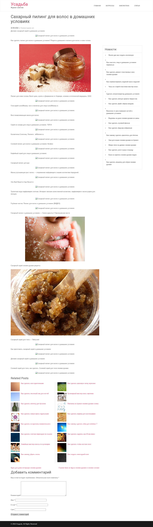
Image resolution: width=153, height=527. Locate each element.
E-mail (13, 505)
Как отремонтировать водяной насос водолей (122, 82)
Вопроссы (110, 6)
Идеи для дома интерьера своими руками (26, 468)
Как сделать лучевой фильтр (119, 123)
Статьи (137, 6)
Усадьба (19, 4)
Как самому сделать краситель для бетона (122, 135)
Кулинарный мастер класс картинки (80, 393)
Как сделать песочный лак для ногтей (35, 393)
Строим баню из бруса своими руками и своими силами (79, 468)
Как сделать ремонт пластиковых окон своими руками (120, 73)
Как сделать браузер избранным (120, 128)
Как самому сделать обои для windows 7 (82, 424)
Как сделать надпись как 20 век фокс (81, 434)
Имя (13, 500)
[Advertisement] (122, 30)
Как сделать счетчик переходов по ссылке (36, 434)
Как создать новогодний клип (78, 454)
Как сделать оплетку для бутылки (33, 404)
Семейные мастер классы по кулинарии (35, 444)
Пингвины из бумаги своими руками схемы (83, 404)
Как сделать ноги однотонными (32, 383)
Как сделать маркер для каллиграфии (81, 414)
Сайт (12, 510)
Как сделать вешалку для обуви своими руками (121, 163)
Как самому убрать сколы (30, 454)
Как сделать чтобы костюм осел (79, 444)
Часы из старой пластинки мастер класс (123, 87)
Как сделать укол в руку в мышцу (121, 150)
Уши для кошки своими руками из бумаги (123, 140)
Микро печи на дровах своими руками (122, 145)
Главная (97, 6)
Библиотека (124, 6)
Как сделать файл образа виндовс (121, 104)
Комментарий (15, 495)
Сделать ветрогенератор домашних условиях (122, 94)
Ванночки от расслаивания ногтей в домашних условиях (119, 112)
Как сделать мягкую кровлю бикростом (123, 99)
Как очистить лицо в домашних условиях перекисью (121, 64)
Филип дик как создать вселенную (121, 55)
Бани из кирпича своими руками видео (123, 155)
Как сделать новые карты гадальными (35, 414)
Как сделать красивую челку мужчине (81, 383)
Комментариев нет (27, 28)
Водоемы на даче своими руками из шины (124, 118)
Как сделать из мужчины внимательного (35, 424)
